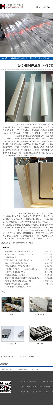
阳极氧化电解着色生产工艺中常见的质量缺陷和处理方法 (24, 278)
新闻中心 (33, 58)
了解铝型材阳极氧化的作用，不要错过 (18, 287)
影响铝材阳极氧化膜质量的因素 (16, 263)
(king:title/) (3, 357)
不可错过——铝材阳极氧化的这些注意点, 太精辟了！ (26, 238)
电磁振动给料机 (22, 369)
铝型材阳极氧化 (10, 257)
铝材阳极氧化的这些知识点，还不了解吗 (19, 281)
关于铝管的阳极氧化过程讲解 (15, 272)
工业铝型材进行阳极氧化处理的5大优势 (18, 260)
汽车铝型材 (40, 343)
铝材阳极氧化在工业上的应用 (15, 275)
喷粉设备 (35, 369)
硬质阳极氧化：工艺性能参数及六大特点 (19, 254)
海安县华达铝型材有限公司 (18, 58)
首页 (38, 7)
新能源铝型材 (12, 343)
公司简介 (46, 7)
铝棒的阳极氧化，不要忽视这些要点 (17, 266)
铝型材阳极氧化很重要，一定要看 (16, 284)
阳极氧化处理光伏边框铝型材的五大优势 (19, 251)
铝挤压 (12, 314)
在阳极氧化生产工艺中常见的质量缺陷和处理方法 (22, 269)
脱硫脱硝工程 (7, 369)
